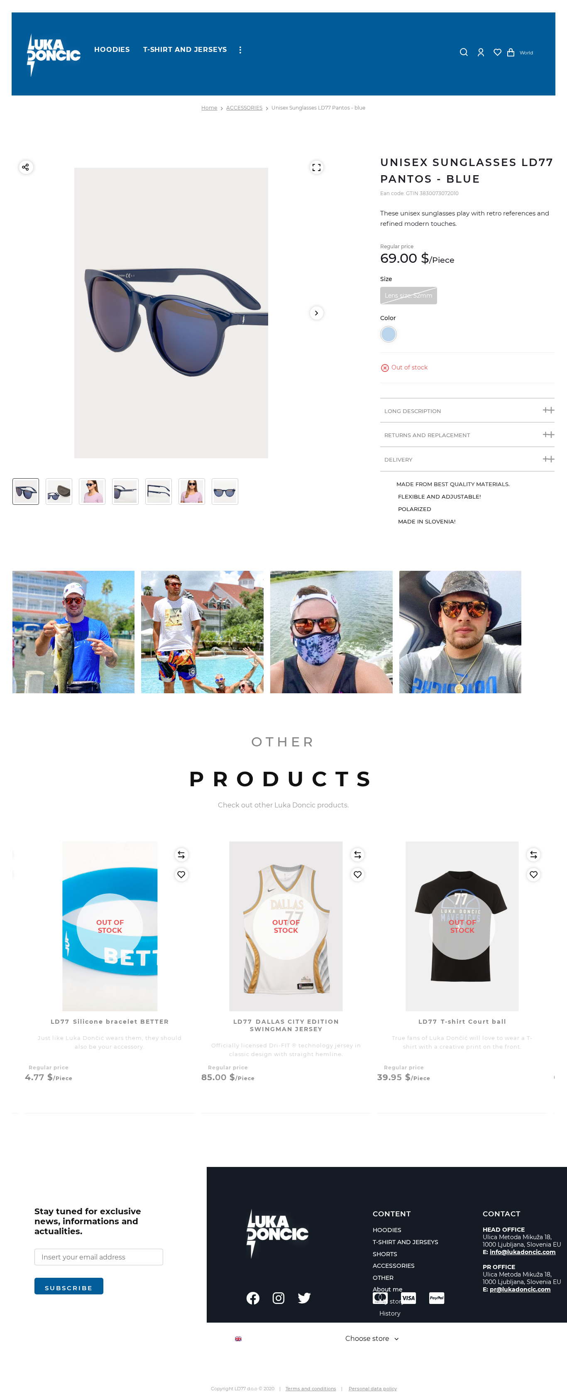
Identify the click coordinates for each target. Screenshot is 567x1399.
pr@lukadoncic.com (520, 1289)
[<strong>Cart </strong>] (511, 52)
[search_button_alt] (464, 52)
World (526, 53)
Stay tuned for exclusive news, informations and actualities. (87, 1221)
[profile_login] (481, 52)
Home (209, 108)
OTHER (383, 1278)
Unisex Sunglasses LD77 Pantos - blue (318, 108)
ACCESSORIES (244, 108)
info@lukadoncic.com (523, 1252)
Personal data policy (373, 1389)
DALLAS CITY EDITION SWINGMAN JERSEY (286, 1025)
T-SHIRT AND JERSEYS (185, 50)
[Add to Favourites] (181, 874)
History (390, 1313)
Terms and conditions (311, 1389)
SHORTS (385, 1254)
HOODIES (112, 50)
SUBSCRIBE (69, 1288)
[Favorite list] (497, 52)
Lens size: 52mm (409, 295)
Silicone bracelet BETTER (110, 1021)
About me (388, 1289)
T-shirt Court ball (462, 1021)
